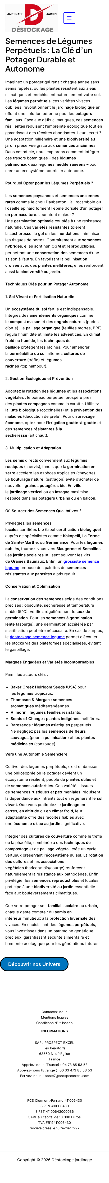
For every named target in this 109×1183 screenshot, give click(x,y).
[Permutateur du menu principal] (69, 18)
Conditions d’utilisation (54, 1023)
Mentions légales (54, 1017)
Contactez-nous (54, 1012)
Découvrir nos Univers (34, 964)
